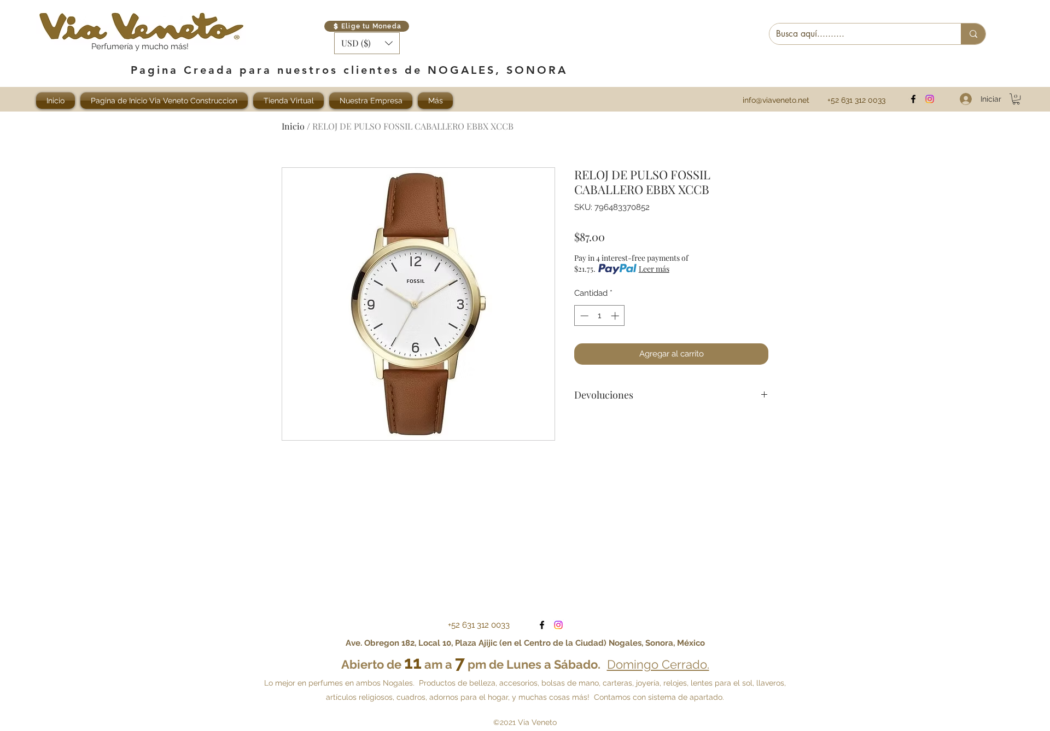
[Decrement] (583, 316)
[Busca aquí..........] (973, 34)
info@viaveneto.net (776, 100)
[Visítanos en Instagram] (929, 98)
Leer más (654, 269)
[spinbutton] (600, 316)
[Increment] (616, 316)
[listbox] (367, 43)
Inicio (293, 126)
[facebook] (913, 98)
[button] (367, 43)
